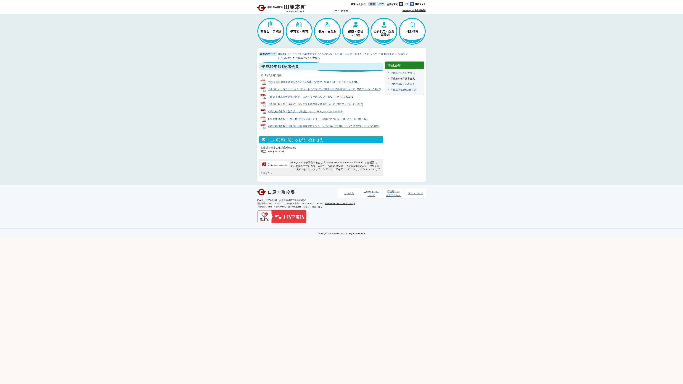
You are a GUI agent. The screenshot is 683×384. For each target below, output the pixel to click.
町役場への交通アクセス (393, 193)
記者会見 (403, 53)
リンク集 (349, 193)
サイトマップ (415, 193)
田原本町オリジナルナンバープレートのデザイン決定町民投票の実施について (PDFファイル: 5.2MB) (324, 89)
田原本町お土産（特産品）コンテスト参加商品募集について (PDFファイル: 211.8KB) (315, 104)
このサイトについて (371, 193)
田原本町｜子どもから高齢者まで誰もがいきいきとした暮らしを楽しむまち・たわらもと (327, 53)
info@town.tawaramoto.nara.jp (340, 203)
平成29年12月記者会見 (403, 89)
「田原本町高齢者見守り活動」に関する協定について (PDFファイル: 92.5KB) (311, 96)
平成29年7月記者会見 (403, 84)
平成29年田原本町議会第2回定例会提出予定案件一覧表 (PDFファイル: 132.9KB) (313, 82)
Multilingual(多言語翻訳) (414, 10)
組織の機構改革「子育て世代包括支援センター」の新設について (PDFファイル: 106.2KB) (318, 119)
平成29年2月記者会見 (403, 72)
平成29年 (286, 57)
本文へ (354, 4)
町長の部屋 (387, 53)
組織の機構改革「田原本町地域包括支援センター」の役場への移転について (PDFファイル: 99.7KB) (323, 126)
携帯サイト (420, 4)
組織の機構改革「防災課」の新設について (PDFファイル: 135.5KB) (305, 111)
